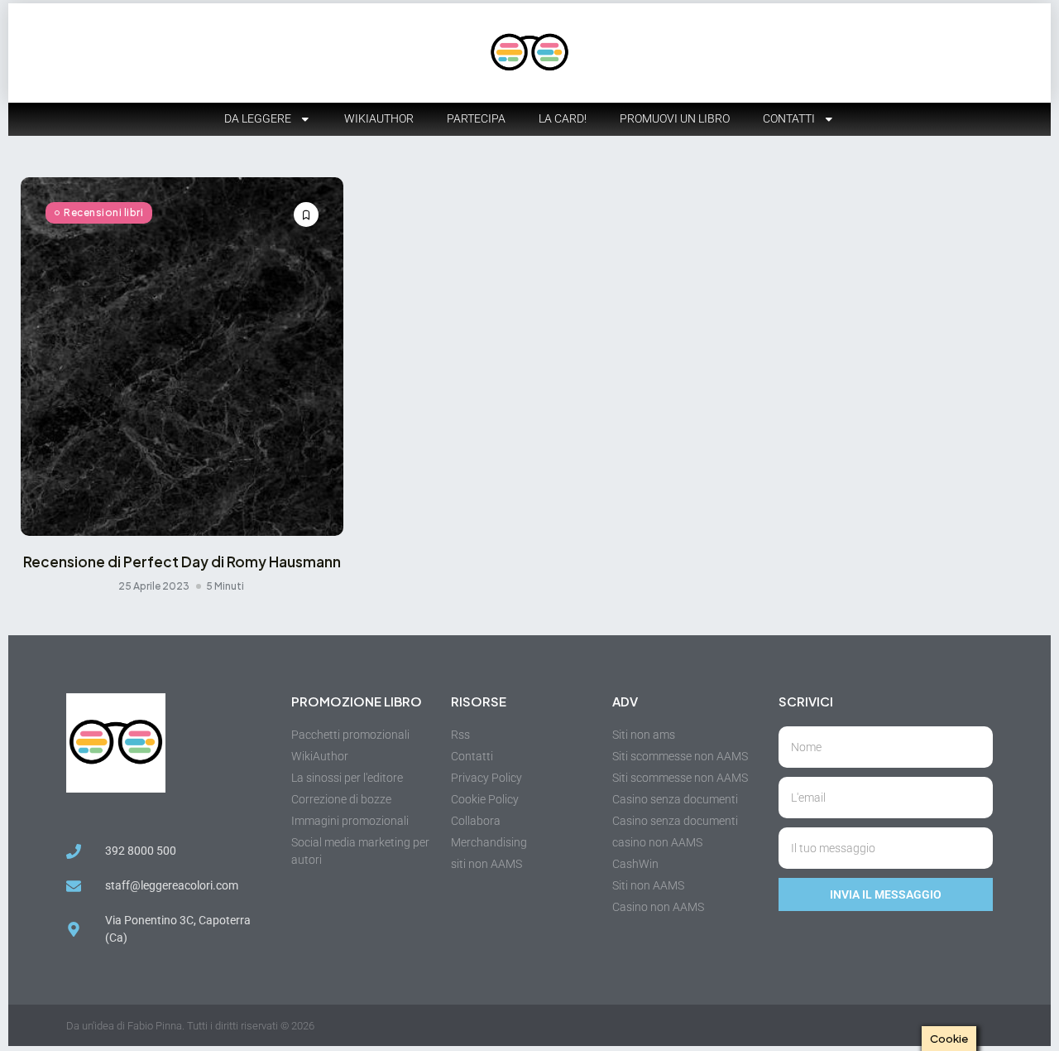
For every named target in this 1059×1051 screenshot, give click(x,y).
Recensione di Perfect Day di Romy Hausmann (182, 561)
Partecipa (476, 118)
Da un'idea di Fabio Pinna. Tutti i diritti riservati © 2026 (190, 1026)
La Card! (563, 118)
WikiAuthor (379, 118)
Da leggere (257, 118)
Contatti (789, 118)
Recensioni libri (103, 212)
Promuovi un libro (675, 118)
